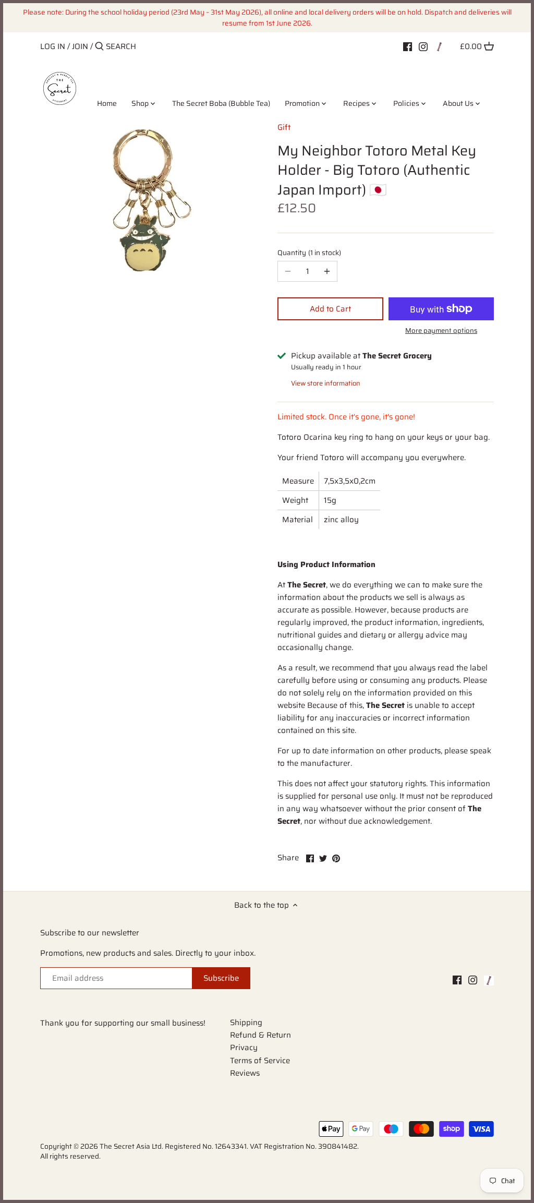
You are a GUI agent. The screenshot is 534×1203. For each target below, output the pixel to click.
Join (80, 46)
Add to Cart (330, 309)
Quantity (308, 253)
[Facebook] (407, 46)
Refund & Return (260, 1035)
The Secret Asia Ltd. (132, 1146)
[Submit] (99, 46)
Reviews (245, 1073)
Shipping (246, 1022)
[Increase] (327, 271)
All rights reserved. (70, 1156)
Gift (283, 127)
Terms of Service (260, 1060)
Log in (52, 46)
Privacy (244, 1047)
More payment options (441, 330)
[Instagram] (423, 46)
